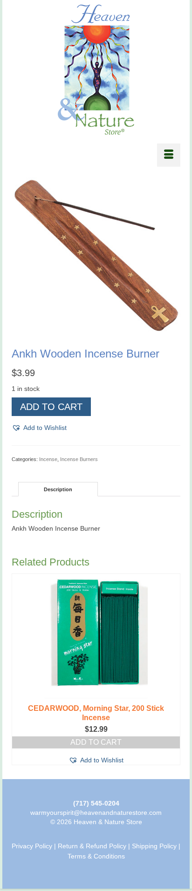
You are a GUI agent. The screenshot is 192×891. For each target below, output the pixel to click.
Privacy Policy (32, 846)
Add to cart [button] (96, 742)
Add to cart (51, 407)
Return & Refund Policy (92, 846)
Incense (48, 459)
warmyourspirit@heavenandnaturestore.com (96, 812)
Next (172, 669)
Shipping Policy (154, 846)
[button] (39, 427)
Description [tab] (58, 489)
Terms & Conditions (96, 856)
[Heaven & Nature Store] (96, 70)
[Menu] (168, 155)
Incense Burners (79, 459)
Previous (20, 669)
